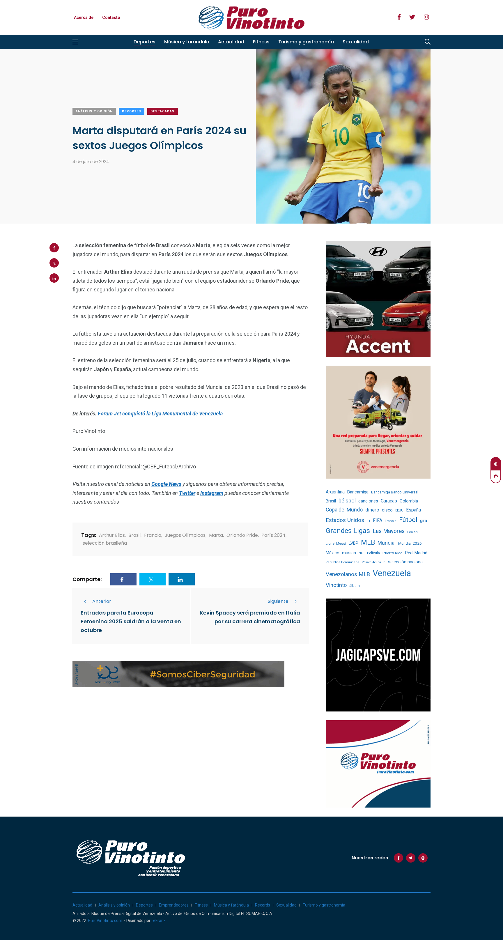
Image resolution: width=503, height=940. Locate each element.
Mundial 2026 (410, 543)
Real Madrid (416, 552)
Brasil (134, 535)
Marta (216, 535)
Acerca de (83, 17)
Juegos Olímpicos (185, 535)
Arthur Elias (112, 535)
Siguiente (278, 601)
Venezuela (392, 573)
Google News (166, 484)
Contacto (111, 17)
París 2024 (273, 535)
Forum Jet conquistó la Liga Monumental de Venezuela (160, 413)
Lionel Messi (336, 543)
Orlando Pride (242, 535)
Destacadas (162, 111)
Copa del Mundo (344, 510)
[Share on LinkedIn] (54, 278)
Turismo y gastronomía (306, 41)
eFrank (159, 920)
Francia (152, 535)
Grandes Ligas (348, 531)
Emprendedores (174, 905)
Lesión (412, 532)
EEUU (399, 510)
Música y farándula (186, 41)
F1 (368, 521)
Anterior (101, 601)
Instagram (211, 493)
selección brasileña (105, 543)
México (332, 552)
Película (373, 553)
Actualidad (231, 41)
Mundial (387, 543)
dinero (372, 510)
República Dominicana (342, 562)
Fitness (261, 41)
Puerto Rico (392, 553)
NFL (361, 553)
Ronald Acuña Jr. (373, 562)
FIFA (377, 520)
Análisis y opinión (94, 111)
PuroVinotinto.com (105, 920)
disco (387, 510)
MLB (368, 542)
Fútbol (408, 519)
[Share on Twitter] (54, 263)
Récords (262, 905)
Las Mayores (389, 531)
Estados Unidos (345, 520)
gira (423, 520)
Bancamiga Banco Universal (394, 492)
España (413, 510)
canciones (368, 501)
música (349, 552)
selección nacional (406, 561)
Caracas (389, 501)
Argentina (335, 492)
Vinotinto (336, 585)
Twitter (187, 493)
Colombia (409, 501)
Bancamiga (358, 492)
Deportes (144, 41)
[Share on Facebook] (54, 247)
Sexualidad (356, 41)
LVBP (353, 543)
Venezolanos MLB (348, 574)
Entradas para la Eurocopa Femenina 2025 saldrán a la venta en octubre (131, 621)
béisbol (347, 501)
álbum (354, 585)
